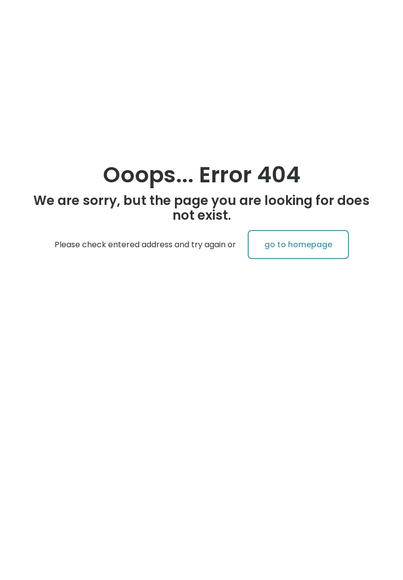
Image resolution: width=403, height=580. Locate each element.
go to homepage (298, 244)
